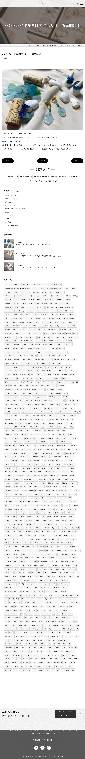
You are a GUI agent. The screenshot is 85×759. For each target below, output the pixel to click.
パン (18, 468)
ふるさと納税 (20, 516)
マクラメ (59, 636)
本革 (16, 606)
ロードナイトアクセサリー (32, 464)
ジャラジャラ (8, 550)
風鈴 (62, 513)
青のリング (27, 625)
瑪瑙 (21, 340)
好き (58, 614)
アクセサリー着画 (43, 326)
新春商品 (76, 658)
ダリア (14, 456)
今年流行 (37, 419)
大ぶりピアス (68, 460)
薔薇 (62, 453)
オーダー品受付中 (51, 355)
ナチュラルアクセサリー (30, 483)
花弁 (47, 542)
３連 (16, 419)
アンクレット (26, 554)
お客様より (58, 393)
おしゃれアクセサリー (48, 318)
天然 (6, 572)
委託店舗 (67, 307)
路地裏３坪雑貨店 (19, 307)
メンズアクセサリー (33, 393)
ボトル (51, 599)
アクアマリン (60, 389)
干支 (67, 666)
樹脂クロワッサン (38, 475)
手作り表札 (7, 412)
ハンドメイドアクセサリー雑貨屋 (35, 307)
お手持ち (49, 516)
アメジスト (33, 595)
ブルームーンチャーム (10, 595)
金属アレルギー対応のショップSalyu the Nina (16, 296)
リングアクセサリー (10, 584)
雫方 (60, 427)
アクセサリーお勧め (49, 636)
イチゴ (16, 621)
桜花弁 (63, 430)
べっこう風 (54, 449)
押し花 (49, 587)
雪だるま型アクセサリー (40, 423)
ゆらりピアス (29, 494)
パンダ (19, 658)
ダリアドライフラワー (57, 456)
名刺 (54, 333)
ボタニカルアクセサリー (11, 329)
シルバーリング (9, 494)
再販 (70, 498)
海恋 (35, 445)
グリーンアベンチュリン (54, 647)
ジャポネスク (42, 647)
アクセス (16, 292)
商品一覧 (68, 296)
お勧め (6, 625)
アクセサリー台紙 (19, 370)
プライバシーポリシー (47, 292)
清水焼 (77, 595)
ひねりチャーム (62, 355)
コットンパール (41, 632)
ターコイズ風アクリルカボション (63, 412)
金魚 (50, 610)
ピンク (37, 516)
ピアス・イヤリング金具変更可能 (15, 209)
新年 (51, 658)
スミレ (29, 565)
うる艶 (57, 483)
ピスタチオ (18, 501)
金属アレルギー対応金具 (39, 415)
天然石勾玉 (63, 322)
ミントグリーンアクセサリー (52, 471)
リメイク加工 (59, 546)
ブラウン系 (71, 576)
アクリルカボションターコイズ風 (43, 412)
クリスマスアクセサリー (41, 658)
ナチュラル (7, 483)
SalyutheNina (73, 546)
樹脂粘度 (40, 640)
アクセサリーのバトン (15, 662)
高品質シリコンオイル (38, 389)
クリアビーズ (51, 464)
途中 (6, 640)
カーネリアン (49, 546)
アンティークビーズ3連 (27, 490)
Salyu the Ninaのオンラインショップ (14, 423)
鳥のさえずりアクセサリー (50, 382)
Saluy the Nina (63, 658)
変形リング (64, 483)
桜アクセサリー (34, 427)
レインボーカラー (42, 561)
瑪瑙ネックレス (60, 340)
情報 (19, 595)
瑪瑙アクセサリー (28, 340)
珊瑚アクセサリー (15, 404)
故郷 (34, 610)
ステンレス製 (53, 651)
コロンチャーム (48, 595)
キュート (28, 606)
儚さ (10, 621)
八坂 (60, 572)
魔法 (21, 614)
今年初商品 (7, 576)
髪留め (6, 606)
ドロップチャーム (74, 505)
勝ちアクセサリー (9, 636)
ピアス (61, 382)
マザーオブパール (17, 524)
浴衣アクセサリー (38, 486)
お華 (71, 434)
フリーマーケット (48, 299)
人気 (48, 348)
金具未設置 (77, 412)
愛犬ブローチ (8, 670)
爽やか (72, 471)
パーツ (50, 468)
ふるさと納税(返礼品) (11, 225)
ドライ (16, 666)
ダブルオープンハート (10, 587)
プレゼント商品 (63, 311)
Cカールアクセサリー (19, 550)
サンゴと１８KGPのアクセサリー (30, 404)
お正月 (63, 569)
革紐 (45, 340)
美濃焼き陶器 (60, 385)
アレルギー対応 (28, 520)
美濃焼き (21, 385)
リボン (61, 651)
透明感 (55, 591)
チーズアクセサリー (48, 666)
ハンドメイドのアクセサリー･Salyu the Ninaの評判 (17, 288)
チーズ (15, 670)
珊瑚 (16, 494)
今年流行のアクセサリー (67, 419)
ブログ (34, 670)
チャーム (47, 434)
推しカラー (23, 576)
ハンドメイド (8, 284)
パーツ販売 (63, 516)
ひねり (10, 505)
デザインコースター (43, 584)
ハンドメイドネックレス (69, 464)
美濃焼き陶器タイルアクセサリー (13, 389)
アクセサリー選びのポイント (57, 326)
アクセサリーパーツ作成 (11, 471)
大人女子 (49, 494)
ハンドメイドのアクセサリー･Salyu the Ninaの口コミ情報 (46, 284)
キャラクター (39, 617)
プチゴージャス (63, 591)
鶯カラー (41, 490)
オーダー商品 (54, 524)
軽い (54, 640)
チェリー (65, 587)
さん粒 (16, 569)
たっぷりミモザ (9, 415)
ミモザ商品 (14, 314)
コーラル (43, 587)
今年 (6, 599)
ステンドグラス (9, 666)
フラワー (16, 505)
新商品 (67, 513)
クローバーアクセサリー (68, 374)
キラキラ (74, 531)
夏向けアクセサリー (30, 441)
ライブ (62, 509)
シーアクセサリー (60, 445)
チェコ (64, 494)
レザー (58, 490)
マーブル (66, 572)
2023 (64, 632)
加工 (14, 531)
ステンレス (44, 610)
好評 (11, 606)
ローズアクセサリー (28, 531)
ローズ (66, 662)
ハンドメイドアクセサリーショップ (35, 367)
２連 (54, 643)
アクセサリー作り (9, 647)
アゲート (71, 329)
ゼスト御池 (73, 438)
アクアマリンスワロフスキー (12, 393)
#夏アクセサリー (26, 176)
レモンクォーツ (68, 636)
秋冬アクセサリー (53, 539)
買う (46, 599)
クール (55, 580)
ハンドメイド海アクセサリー (45, 445)
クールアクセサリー (47, 322)
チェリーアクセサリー (10, 591)
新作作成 (45, 296)
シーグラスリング (15, 449)
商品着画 (66, 393)
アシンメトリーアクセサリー (12, 434)
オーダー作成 (47, 580)
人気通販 (68, 299)
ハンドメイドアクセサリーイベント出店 (24, 299)
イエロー (30, 576)
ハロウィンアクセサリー (67, 625)
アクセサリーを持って (30, 355)
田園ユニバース (48, 400)
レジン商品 (30, 539)
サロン (47, 617)
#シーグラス (73, 176)
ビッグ (19, 629)
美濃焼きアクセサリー (69, 535)
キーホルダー (59, 666)
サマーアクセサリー (42, 441)
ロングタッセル (14, 460)
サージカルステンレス (64, 554)
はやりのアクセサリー (52, 419)
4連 (29, 572)
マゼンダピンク (25, 651)
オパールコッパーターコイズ (12, 352)
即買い (18, 599)
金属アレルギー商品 (10, 326)
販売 (57, 509)
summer (61, 599)
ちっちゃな (17, 602)
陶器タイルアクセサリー (32, 385)
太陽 (21, 621)
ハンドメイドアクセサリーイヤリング (14, 367)
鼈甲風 (47, 449)
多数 (10, 385)
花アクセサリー (61, 337)
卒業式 (55, 415)
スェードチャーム (25, 546)
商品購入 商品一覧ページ (57, 296)
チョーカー (39, 340)
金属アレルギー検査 (69, 318)
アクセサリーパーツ (11, 199)
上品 (52, 617)
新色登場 (52, 475)
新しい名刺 (61, 333)
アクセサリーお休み (18, 610)
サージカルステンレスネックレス (43, 359)
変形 (10, 602)
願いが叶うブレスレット (27, 382)
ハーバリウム (30, 311)
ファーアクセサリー (71, 539)
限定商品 (8, 222)
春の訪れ (19, 337)
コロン (24, 565)
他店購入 (73, 655)
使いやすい (47, 640)
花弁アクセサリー (69, 456)
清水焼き (68, 565)
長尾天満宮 (7, 610)
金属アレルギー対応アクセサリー (36, 348)
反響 (36, 643)
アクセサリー (17, 284)
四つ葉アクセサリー (10, 378)
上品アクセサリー (65, 617)
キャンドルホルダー (32, 509)
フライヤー (34, 580)
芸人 (16, 632)
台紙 (19, 591)
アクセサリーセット (10, 643)
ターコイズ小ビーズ (27, 434)
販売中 (42, 550)
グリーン (40, 554)
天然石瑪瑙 (63, 329)
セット (23, 509)
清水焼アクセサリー (51, 621)
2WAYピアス (47, 333)
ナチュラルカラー (17, 483)
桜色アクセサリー (49, 430)
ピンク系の (65, 397)
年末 (48, 632)
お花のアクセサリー (25, 415)
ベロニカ (68, 400)
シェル (11, 572)
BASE (18, 378)
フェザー (53, 584)
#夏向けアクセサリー (41, 176)
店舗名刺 (68, 333)
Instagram (38, 382)
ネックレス (8, 212)
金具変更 (75, 382)
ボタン (11, 632)
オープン (72, 662)
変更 (23, 584)
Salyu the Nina (59, 307)
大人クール (62, 449)
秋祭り (51, 561)
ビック (77, 625)
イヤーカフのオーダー (37, 591)
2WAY (53, 434)
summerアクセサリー (70, 599)
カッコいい (58, 629)
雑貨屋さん (72, 516)
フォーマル (62, 415)
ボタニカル (42, 483)
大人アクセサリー (39, 494)
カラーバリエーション (10, 355)
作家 (35, 535)
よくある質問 (8, 292)
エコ (6, 632)
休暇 (53, 632)
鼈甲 (35, 449)
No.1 (42, 651)
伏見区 (31, 528)
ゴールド (71, 520)
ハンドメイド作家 (71, 509)
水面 (47, 550)
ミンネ (58, 363)
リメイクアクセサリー (61, 438)
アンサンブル (71, 629)
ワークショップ (40, 438)
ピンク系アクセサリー (10, 400)
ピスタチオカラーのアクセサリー (31, 501)
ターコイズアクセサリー (21, 408)
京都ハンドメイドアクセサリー (63, 303)
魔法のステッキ (28, 614)
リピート (74, 617)
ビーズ (61, 565)
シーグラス (53, 441)
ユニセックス (32, 636)
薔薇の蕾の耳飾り (70, 453)
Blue (71, 606)
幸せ (32, 374)
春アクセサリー (71, 314)
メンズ (23, 393)
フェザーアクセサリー (64, 584)
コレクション (8, 546)
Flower (33, 651)
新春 (70, 658)
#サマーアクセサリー (58, 176)
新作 (6, 385)
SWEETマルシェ (29, 438)
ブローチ (25, 629)
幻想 (33, 625)
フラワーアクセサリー (39, 505)
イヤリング (68, 382)
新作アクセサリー (20, 348)
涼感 (57, 617)
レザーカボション (66, 490)
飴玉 (22, 666)
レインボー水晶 (39, 576)
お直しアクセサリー (10, 658)
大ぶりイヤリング (51, 498)
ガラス (6, 449)
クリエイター (27, 535)
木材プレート (54, 408)
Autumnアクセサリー (14, 542)
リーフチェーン (39, 434)
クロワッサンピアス (19, 475)
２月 (52, 314)
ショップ (57, 569)
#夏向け (10, 176)
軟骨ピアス (66, 655)
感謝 (58, 670)
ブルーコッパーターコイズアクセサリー (32, 352)
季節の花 (11, 599)
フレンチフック (73, 557)
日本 (35, 647)
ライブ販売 (51, 509)
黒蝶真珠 (26, 580)
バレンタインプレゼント (35, 329)
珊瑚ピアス (44, 404)
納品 (73, 307)
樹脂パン (29, 475)
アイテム (7, 314)
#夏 (17, 176)
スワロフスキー (50, 389)
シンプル (17, 565)
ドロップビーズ (68, 344)
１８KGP (51, 340)
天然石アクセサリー (53, 329)
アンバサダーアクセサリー (11, 651)
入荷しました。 (9, 408)
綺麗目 (35, 565)
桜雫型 (71, 427)
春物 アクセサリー (35, 296)
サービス (67, 288)
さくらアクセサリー (51, 427)
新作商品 (38, 318)
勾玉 (69, 449)
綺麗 (49, 625)
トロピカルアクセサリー (47, 453)
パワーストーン (39, 378)
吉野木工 (56, 610)
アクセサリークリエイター (11, 397)
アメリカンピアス (23, 561)
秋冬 (45, 539)
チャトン (39, 625)
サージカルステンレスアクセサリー (14, 617)
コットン (32, 632)
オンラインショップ (28, 318)
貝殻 (25, 643)
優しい (50, 629)
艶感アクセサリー (9, 486)
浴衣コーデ (48, 486)
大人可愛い (70, 370)
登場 (76, 621)
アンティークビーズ (68, 486)
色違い (20, 355)
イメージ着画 (32, 326)
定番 (73, 670)
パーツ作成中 (70, 468)
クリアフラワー (42, 513)
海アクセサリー (20, 445)
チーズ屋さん (37, 666)
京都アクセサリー (21, 513)
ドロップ (65, 505)
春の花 (6, 322)
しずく (65, 427)
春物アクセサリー (9, 311)
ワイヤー (36, 655)
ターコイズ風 (16, 412)
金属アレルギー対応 (73, 337)
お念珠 (18, 655)
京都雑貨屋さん (9, 307)
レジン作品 (7, 524)
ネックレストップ (26, 655)
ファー (62, 539)
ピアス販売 (47, 528)
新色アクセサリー (9, 479)
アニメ (31, 617)
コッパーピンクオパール (61, 595)
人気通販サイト (60, 299)
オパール (61, 348)
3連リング (15, 539)
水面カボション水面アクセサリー (59, 550)
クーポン (22, 539)
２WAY (28, 333)
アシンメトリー (9, 565)
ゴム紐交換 (7, 554)
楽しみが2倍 (8, 333)
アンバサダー (72, 647)
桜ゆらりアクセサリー (17, 430)
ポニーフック (64, 602)
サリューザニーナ (25, 292)
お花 (16, 415)
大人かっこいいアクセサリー (12, 344)
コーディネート (46, 614)
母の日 (18, 647)
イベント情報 (18, 535)
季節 (23, 599)
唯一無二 (19, 557)
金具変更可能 (50, 438)
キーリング (39, 599)
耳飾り (21, 494)
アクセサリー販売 (17, 520)
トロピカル (35, 453)
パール (66, 423)
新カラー (7, 655)
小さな (33, 602)
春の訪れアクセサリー (30, 337)
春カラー (20, 400)
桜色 (58, 430)
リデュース (13, 625)
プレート (72, 408)
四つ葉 (37, 374)
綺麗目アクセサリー (45, 565)
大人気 (26, 524)
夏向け (6, 441)
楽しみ (77, 329)
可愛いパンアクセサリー (40, 468)
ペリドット (56, 531)
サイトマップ (50, 733)
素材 (17, 363)
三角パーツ (38, 528)
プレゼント (54, 311)
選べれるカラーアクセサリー (28, 569)
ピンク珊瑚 (76, 400)
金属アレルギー (60, 292)
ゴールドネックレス (27, 359)
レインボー (33, 561)
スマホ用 (42, 606)
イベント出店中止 (60, 314)
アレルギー (7, 531)
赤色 (53, 614)
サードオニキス (9, 569)
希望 (64, 629)
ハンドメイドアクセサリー (11, 303)
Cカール (35, 546)
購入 (33, 572)
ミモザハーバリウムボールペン (41, 314)
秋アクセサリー (39, 542)
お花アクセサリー (46, 531)
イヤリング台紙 (9, 370)
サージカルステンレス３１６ (61, 359)
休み (77, 572)
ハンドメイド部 (45, 363)
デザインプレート (9, 580)
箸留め (74, 569)
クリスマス (53, 572)
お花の (42, 498)
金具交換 (25, 662)
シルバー (24, 344)
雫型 (6, 542)
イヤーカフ (26, 591)
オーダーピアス (66, 531)
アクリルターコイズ (72, 501)
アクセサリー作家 (25, 397)
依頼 (26, 617)
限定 (6, 509)
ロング (6, 460)
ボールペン (27, 389)
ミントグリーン (24, 471)
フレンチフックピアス (10, 561)
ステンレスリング (26, 449)
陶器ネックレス (69, 479)
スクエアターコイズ (65, 404)
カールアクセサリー (51, 554)
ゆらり (72, 423)
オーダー (64, 520)
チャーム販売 (75, 528)
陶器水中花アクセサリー (30, 479)
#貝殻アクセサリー (52, 181)
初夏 (49, 643)
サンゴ (6, 404)
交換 (30, 666)
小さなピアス (25, 602)
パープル (55, 565)
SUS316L (74, 359)
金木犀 (74, 554)
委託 (50, 513)
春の (39, 337)
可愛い (6, 318)
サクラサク (43, 643)
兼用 (66, 546)
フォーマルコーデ (31, 584)
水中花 (75, 333)
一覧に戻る (42, 161)
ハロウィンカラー (70, 651)
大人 (6, 602)
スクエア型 (38, 539)
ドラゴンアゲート (9, 464)
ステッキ (37, 614)
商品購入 (75, 296)
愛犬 (71, 666)
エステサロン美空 (50, 576)
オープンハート (28, 587)
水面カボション (9, 535)
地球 (45, 629)
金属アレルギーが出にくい (55, 423)
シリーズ (29, 647)
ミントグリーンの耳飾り (36, 471)
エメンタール (23, 670)
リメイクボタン (65, 670)
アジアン (19, 643)
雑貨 (78, 576)
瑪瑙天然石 (69, 340)
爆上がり (41, 670)
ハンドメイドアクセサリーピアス (29, 363)
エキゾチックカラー (62, 557)
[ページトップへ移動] (81, 714)
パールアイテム (9, 419)
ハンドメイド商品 (9, 348)
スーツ (70, 614)
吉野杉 (40, 595)
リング (72, 572)
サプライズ (70, 621)
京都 (51, 303)
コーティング (73, 483)
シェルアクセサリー (20, 572)
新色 (46, 475)
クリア (43, 464)
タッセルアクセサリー (33, 460)
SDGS (59, 643)
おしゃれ (59, 318)
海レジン (29, 445)
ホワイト (29, 550)
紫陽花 (38, 531)
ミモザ (71, 311)
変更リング (50, 483)
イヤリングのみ (10, 205)
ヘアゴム (51, 520)
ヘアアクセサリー (74, 602)
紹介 (63, 621)
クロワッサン (8, 475)
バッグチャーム (17, 554)
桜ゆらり (7, 430)
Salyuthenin (55, 528)
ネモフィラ (7, 498)
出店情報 (37, 303)
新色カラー (73, 475)
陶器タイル (7, 456)
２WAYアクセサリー (18, 333)
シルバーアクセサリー (34, 344)
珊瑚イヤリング (54, 404)
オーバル (34, 621)
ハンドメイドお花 (33, 498)
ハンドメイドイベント (26, 303)
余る (69, 643)
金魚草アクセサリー (21, 486)
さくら (42, 427)
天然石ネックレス (73, 322)
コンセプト (26, 284)
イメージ (24, 326)
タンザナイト (41, 662)
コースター (19, 580)
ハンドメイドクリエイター (39, 397)
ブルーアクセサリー (63, 606)
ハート (20, 587)
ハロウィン (55, 625)
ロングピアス (33, 524)
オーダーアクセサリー (44, 535)
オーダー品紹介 (64, 580)
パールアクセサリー (73, 415)
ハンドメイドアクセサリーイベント (14, 438)
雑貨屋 (19, 531)
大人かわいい (61, 370)
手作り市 (39, 299)
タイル (47, 670)
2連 (26, 528)
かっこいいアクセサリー (33, 322)
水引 (69, 569)
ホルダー (35, 606)
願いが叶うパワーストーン (11, 382)
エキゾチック (45, 557)
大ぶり (61, 460)
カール (36, 550)
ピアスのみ (8, 202)
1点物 (52, 557)
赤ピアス (64, 614)
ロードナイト (19, 464)
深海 (23, 647)
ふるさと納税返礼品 (72, 445)
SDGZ (20, 625)
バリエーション (42, 569)
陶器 (42, 385)
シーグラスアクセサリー (64, 441)
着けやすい (48, 591)
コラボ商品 (64, 610)
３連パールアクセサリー (26, 419)
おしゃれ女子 (57, 494)
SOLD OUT (64, 352)
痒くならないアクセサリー (48, 370)
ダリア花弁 (35, 456)
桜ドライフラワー (38, 408)
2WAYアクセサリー (63, 434)
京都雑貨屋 (44, 303)
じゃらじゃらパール (28, 542)
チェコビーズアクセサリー (51, 602)
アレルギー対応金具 (10, 516)
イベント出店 (8, 299)
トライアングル (45, 655)
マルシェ (75, 565)
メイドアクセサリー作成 (47, 393)
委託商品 (55, 513)
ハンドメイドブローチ (36, 629)
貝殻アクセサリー (9, 445)
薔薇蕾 (57, 453)
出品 (57, 561)
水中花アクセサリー (10, 337)
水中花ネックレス (57, 479)
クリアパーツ (32, 513)
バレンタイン (23, 329)
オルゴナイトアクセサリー (11, 453)
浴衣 (30, 486)
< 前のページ (7, 161)
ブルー (73, 513)
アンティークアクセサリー (11, 490)
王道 (22, 640)
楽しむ (40, 636)
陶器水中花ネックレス (45, 479)
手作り (64, 647)
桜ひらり (28, 430)
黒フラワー (54, 505)
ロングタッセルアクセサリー (49, 460)
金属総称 (7, 363)
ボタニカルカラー (71, 326)
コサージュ (73, 524)
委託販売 (41, 546)
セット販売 (58, 655)
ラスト (71, 595)
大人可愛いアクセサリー (11, 374)
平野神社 (25, 595)
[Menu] (82, 3)
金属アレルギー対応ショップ (68, 561)
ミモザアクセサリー (25, 314)
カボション (77, 490)
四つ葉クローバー (46, 374)
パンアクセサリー (26, 468)
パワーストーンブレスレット (53, 378)
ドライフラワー (45, 456)
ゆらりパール (8, 427)
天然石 (7, 219)
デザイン (45, 501)
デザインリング (54, 501)
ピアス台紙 (68, 367)
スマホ (32, 599)
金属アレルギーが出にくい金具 (33, 400)
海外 (47, 651)
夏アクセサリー (18, 441)
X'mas (46, 572)
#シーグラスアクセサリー (35, 181)
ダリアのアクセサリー (24, 456)
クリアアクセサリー (10, 513)
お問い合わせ (36, 292)
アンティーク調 (55, 542)
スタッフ (74, 288)
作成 (41, 580)
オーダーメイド (20, 311)
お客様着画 (40, 572)
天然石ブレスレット (28, 378)
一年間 (58, 632)
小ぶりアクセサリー (62, 475)
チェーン (41, 621)
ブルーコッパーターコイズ (52, 352)
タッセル (23, 460)
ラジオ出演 (7, 520)
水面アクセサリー (75, 550)
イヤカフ (77, 636)
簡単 (13, 655)
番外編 (25, 632)
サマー (31, 643)
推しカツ (15, 576)
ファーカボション (61, 576)
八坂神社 (44, 520)
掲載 (15, 385)
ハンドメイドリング (10, 629)
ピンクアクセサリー (38, 430)
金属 (13, 363)
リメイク (56, 516)
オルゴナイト (76, 449)
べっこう (40, 449)
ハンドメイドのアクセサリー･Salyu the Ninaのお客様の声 (47, 288)
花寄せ (53, 337)
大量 (34, 640)
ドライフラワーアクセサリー (54, 662)
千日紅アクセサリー (10, 468)
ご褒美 (36, 587)
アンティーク (56, 486)
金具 (43, 516)
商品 (10, 509)
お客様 (37, 557)
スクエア (75, 404)
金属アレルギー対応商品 (11, 340)
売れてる (28, 610)
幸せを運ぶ (56, 374)
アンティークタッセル (66, 542)
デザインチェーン (28, 557)
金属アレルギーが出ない (33, 370)
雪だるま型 (28, 423)
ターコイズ (13, 322)
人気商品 (54, 348)
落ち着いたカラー (24, 374)
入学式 (49, 415)
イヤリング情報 (9, 501)
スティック (24, 636)
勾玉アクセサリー (25, 453)
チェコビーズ (72, 494)
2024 (53, 670)
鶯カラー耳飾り (50, 490)
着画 (18, 326)
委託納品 (37, 520)
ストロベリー (57, 587)
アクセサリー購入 (44, 524)
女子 (68, 632)
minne (52, 363)
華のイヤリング (62, 498)
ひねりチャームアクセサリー (12, 359)
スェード (16, 546)
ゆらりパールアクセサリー (21, 427)
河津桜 (47, 408)
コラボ (50, 569)
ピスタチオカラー (47, 344)
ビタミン (27, 621)
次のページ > (77, 161)
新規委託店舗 (49, 307)
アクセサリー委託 (56, 535)
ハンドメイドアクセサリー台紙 (55, 367)
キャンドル (43, 509)
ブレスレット (9, 215)
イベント (56, 400)
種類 (64, 643)
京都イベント (30, 516)
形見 (6, 662)
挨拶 (56, 658)
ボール (21, 606)
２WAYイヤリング (37, 333)
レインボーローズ (9, 528)
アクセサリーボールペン (11, 614)
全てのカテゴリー (10, 195)
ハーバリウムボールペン (42, 311)
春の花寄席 (46, 337)
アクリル (62, 501)
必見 (17, 636)
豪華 (31, 658)
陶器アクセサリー (50, 385)
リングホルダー (51, 606)
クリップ (28, 640)
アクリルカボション (27, 412)
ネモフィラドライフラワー (19, 498)
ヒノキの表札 (64, 408)
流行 (43, 419)
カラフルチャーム (64, 528)
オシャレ (40, 602)
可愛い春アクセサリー (54, 397)
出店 (62, 400)
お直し (57, 520)
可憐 (6, 621)
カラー (34, 554)
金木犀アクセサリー (10, 557)
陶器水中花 (19, 479)
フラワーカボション (26, 505)
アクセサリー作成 (13, 640)
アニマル (25, 658)
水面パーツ (7, 539)
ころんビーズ (57, 344)
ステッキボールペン (63, 640)
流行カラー (65, 471)
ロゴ (18, 584)
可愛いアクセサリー (15, 318)
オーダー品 (41, 355)
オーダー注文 (64, 524)
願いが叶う (66, 378)
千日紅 (58, 464)
